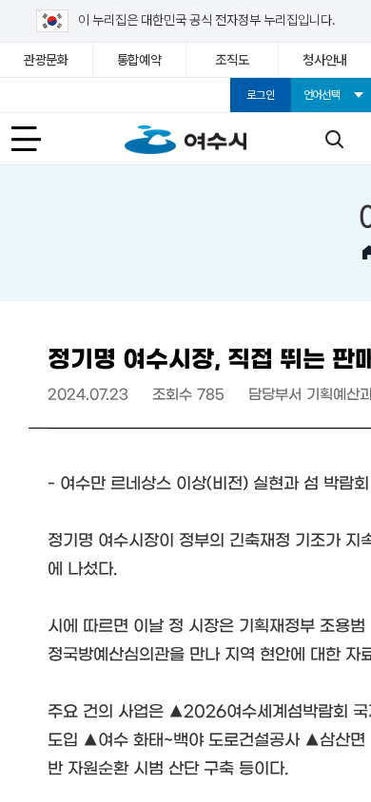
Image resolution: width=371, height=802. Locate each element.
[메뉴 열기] (37, 138)
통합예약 (139, 59)
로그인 (260, 95)
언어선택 (322, 95)
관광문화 (46, 59)
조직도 (231, 59)
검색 (334, 138)
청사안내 (325, 59)
